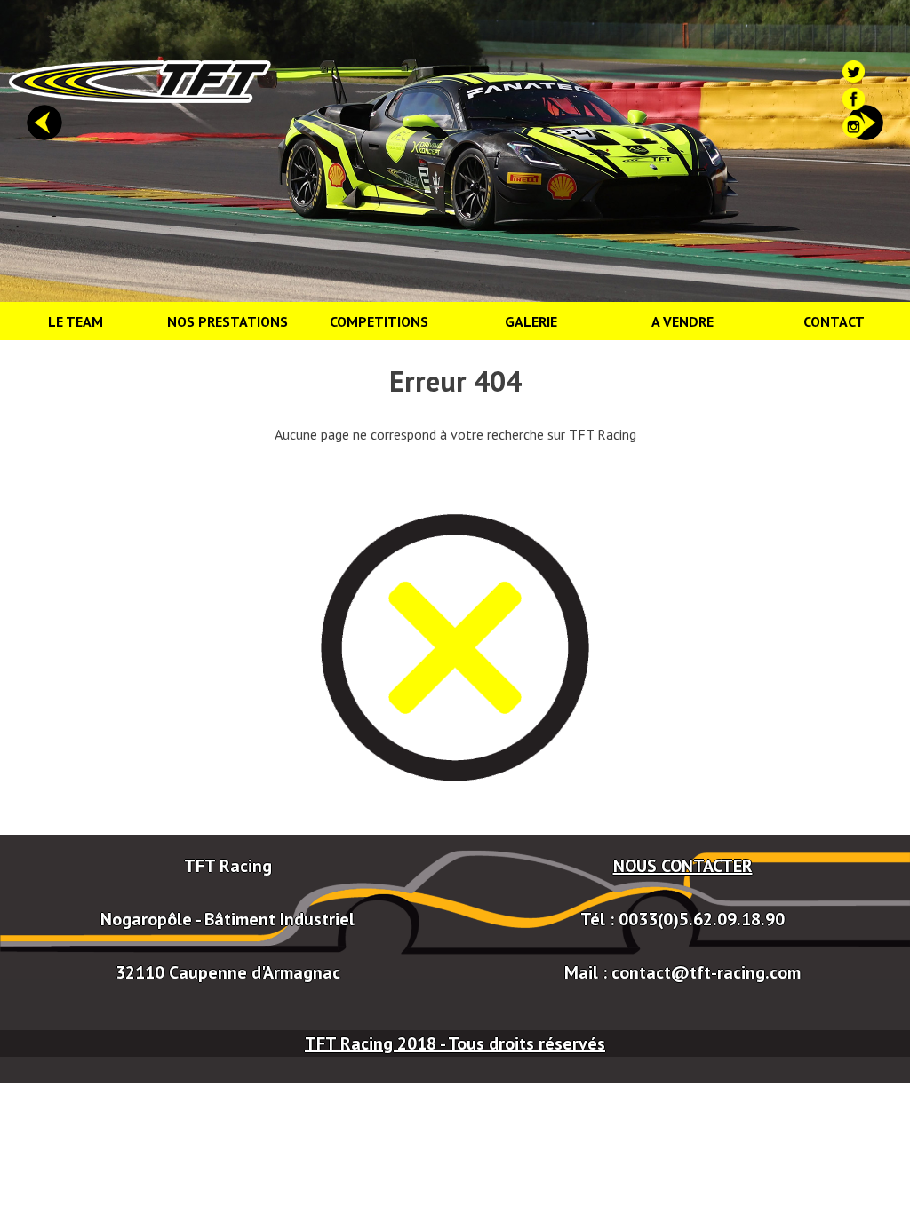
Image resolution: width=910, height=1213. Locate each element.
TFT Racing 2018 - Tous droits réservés (455, 1043)
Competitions (379, 321)
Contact (834, 321)
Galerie (531, 321)
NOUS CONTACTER (683, 865)
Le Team (75, 321)
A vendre (682, 321)
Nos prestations (227, 321)
